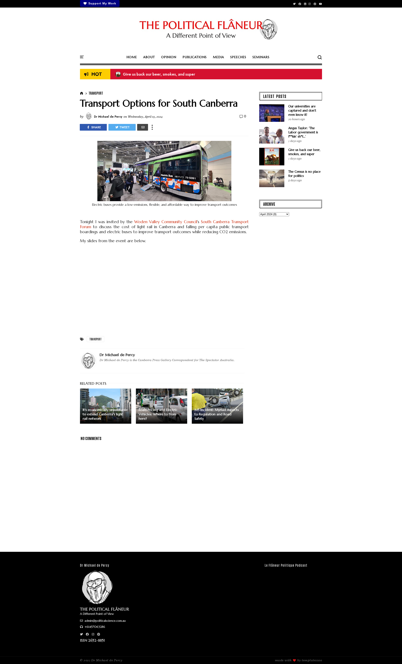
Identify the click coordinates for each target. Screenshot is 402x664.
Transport (96, 93)
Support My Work (102, 3)
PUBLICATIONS (195, 57)
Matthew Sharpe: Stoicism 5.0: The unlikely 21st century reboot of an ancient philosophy (194, 75)
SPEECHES (238, 57)
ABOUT (149, 57)
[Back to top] (392, 654)
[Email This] (142, 127)
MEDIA (218, 57)
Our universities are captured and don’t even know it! (302, 110)
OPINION (168, 57)
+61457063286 (94, 627)
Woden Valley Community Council (165, 221)
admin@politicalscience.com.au (105, 621)
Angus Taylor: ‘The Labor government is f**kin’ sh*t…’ (303, 132)
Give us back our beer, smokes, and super (304, 152)
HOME (131, 57)
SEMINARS (261, 57)
